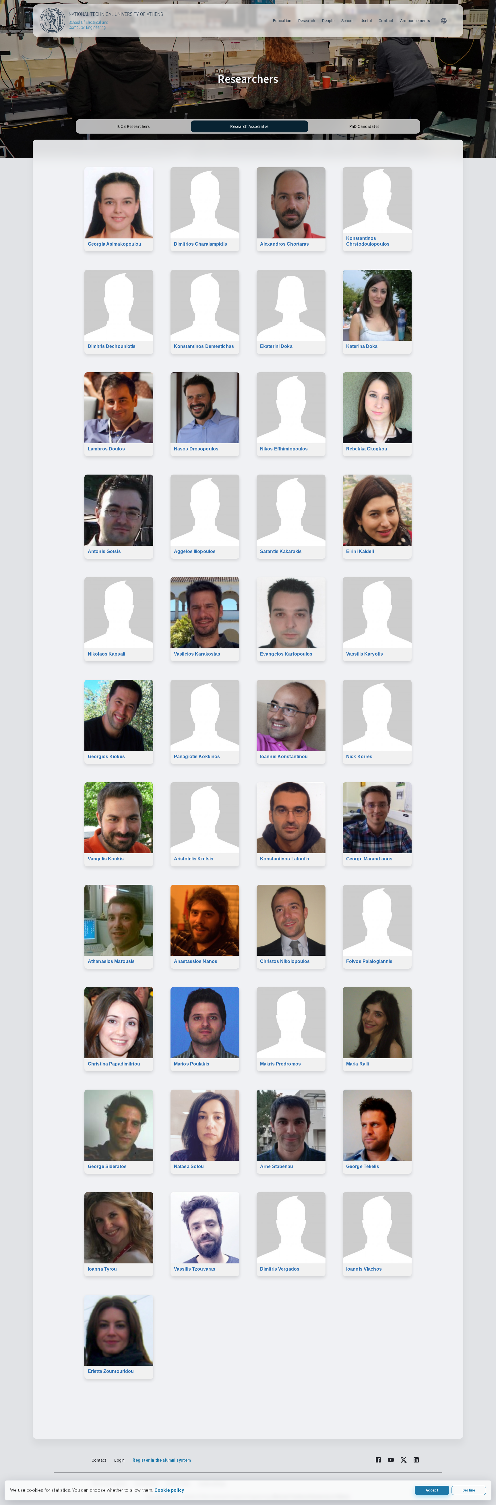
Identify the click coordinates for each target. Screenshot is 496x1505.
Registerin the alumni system (162, 1460)
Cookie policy (169, 1490)
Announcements (415, 20)
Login (119, 1460)
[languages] (444, 20)
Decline (468, 1490)
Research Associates (249, 127)
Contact (386, 20)
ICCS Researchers (133, 127)
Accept (432, 1490)
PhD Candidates (364, 127)
